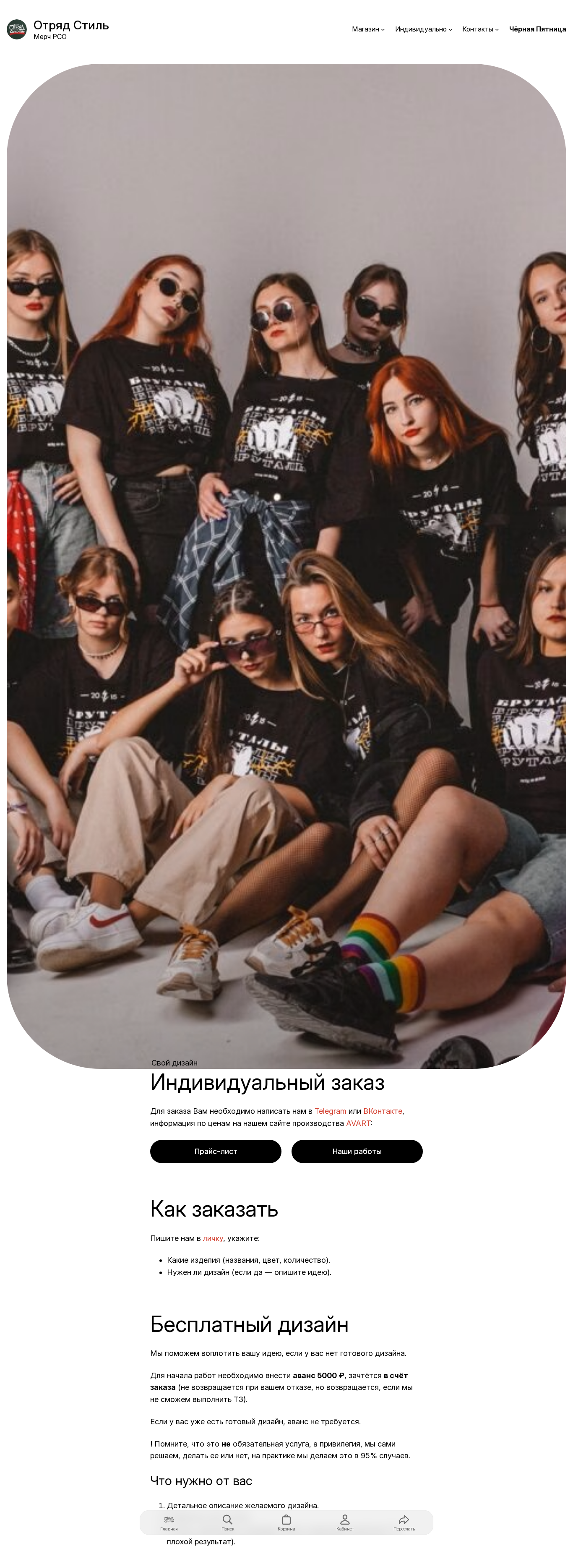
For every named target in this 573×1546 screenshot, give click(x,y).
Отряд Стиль (71, 25)
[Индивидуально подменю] (450, 29)
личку (213, 1238)
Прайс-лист (216, 1151)
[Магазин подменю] (383, 29)
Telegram (330, 1111)
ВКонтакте (382, 1111)
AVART (358, 1123)
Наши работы (357, 1151)
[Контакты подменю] (497, 29)
